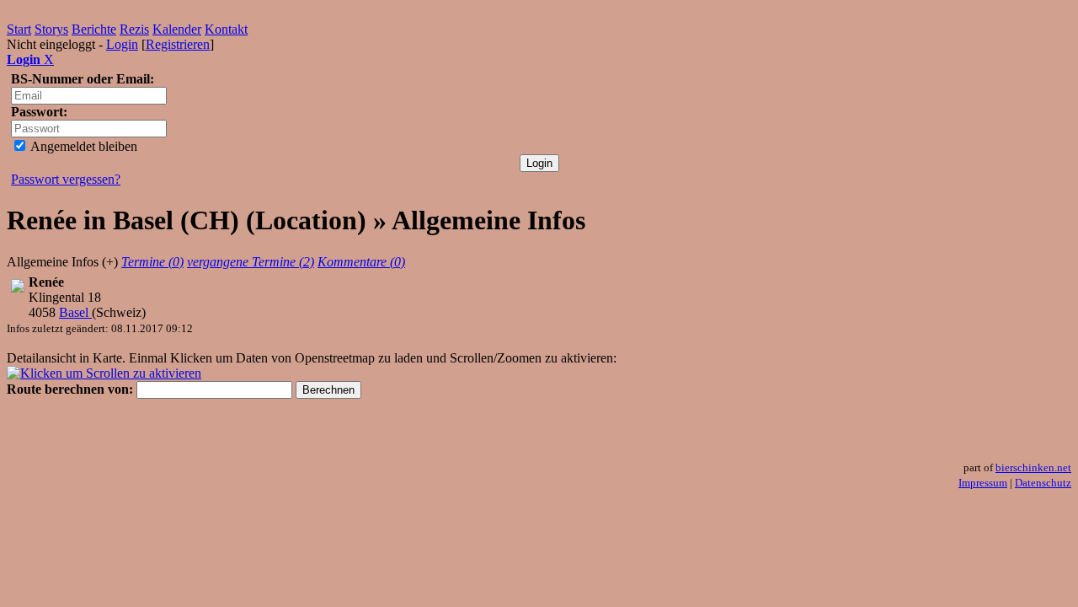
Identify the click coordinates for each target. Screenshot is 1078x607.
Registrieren (178, 44)
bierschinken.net (1033, 467)
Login (122, 44)
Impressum (982, 482)
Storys (51, 29)
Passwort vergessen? (65, 179)
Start (19, 29)
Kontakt (226, 29)
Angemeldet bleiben (82, 146)
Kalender (176, 29)
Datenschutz (1043, 482)
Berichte (94, 29)
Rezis (134, 29)
